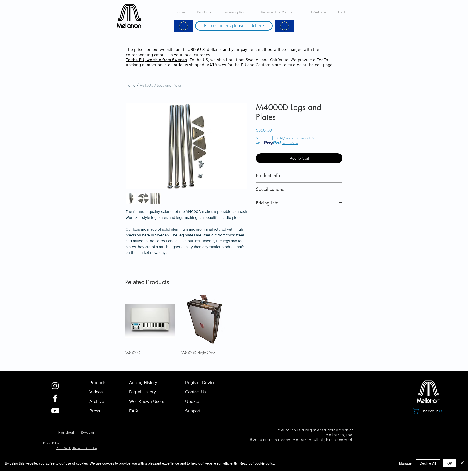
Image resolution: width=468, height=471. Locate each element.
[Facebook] (55, 398)
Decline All (428, 463)
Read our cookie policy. (257, 463)
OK (449, 463)
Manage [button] (405, 463)
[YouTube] (55, 410)
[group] (234, 325)
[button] (428, 411)
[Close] (462, 463)
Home (130, 85)
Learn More (290, 143)
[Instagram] (55, 385)
